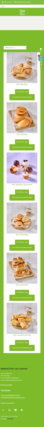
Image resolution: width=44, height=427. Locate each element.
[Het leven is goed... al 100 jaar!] (22, 13)
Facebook (3, 410)
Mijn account (7, 2)
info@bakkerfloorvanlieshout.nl (13, 380)
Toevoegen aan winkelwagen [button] (22, 97)
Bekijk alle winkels (7, 385)
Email (21, 410)
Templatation (10, 418)
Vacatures (5, 390)
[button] (41, 58)
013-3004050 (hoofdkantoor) (11, 378)
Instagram (15, 410)
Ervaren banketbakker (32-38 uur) (10, 395)
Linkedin (9, 410)
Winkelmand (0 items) (23, 2)
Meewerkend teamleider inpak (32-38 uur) (13, 397)
